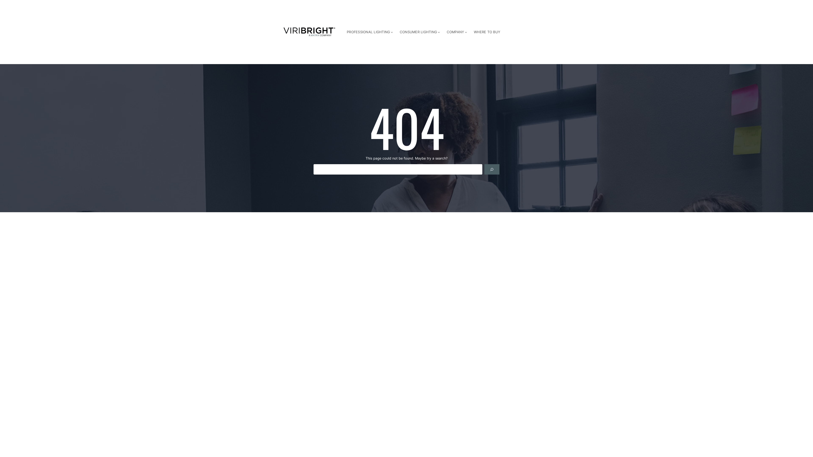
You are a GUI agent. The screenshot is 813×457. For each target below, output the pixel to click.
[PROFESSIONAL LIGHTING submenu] (392, 32)
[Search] (491, 169)
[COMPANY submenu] (466, 32)
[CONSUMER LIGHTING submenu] (439, 32)
